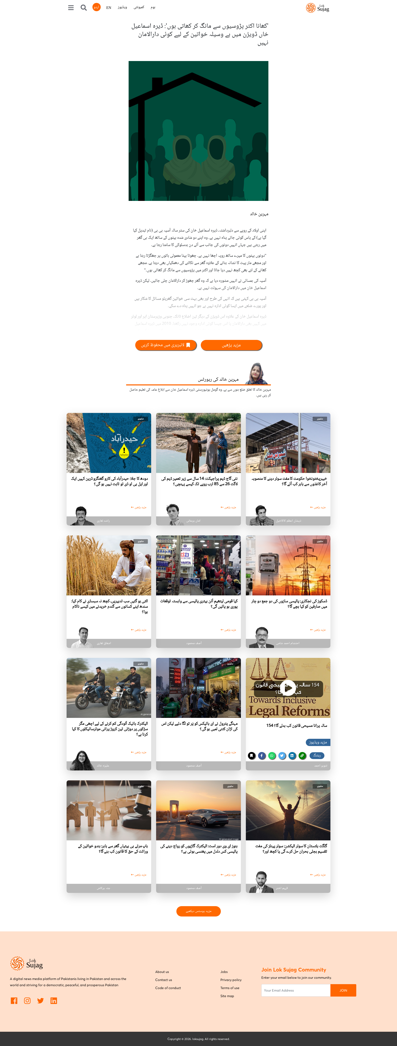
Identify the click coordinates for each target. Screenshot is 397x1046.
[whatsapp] (271, 755)
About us (162, 972)
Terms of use (229, 988)
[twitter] (281, 755)
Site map (227, 996)
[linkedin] (292, 755)
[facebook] (261, 755)
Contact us (163, 980)
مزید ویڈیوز (318, 742)
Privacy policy (231, 980)
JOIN (343, 990)
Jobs (224, 972)
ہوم (153, 7)
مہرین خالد (259, 214)
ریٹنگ (317, 755)
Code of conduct (168, 988)
